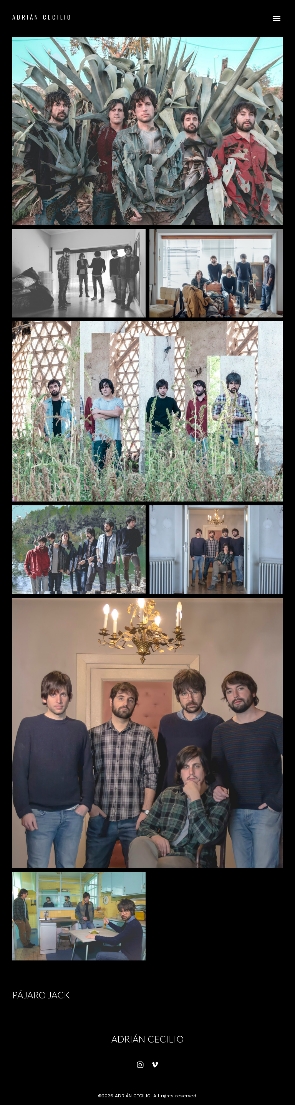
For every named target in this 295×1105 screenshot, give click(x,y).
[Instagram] (140, 1065)
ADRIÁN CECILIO (147, 1038)
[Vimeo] (155, 1065)
